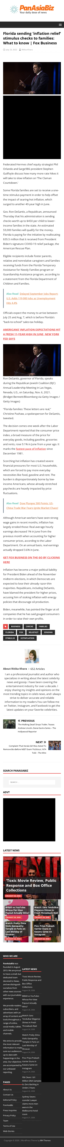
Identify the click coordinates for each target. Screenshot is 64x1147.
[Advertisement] (32, 127)
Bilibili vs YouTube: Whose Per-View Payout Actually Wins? (17, 910)
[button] (59, 24)
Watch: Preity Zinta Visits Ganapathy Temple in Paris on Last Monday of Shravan (15, 929)
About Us (7, 1089)
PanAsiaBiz (8, 963)
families (43, 626)
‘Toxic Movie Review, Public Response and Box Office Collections (31, 885)
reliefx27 (33, 632)
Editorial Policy (10, 1099)
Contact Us (8, 1094)
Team (5, 1120)
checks (29, 626)
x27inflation (27, 638)
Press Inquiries (10, 1110)
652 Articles (37, 669)
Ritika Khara (27, 49)
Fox (21, 632)
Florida (9, 632)
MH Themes (45, 1140)
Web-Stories (8, 1131)
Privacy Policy (9, 1115)
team (15, 977)
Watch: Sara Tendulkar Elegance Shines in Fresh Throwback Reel (46, 910)
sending (48, 632)
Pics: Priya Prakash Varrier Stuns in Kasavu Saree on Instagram (44, 930)
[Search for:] (32, 782)
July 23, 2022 (11, 49)
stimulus (10, 638)
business (15, 626)
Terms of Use (9, 1126)
